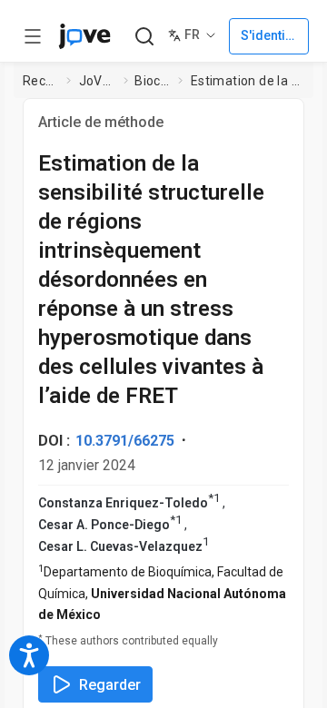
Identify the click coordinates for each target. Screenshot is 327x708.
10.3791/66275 (124, 440)
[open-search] (144, 37)
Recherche (41, 81)
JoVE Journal (98, 81)
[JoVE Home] (84, 36)
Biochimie (152, 81)
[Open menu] (32, 36)
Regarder (110, 684)
